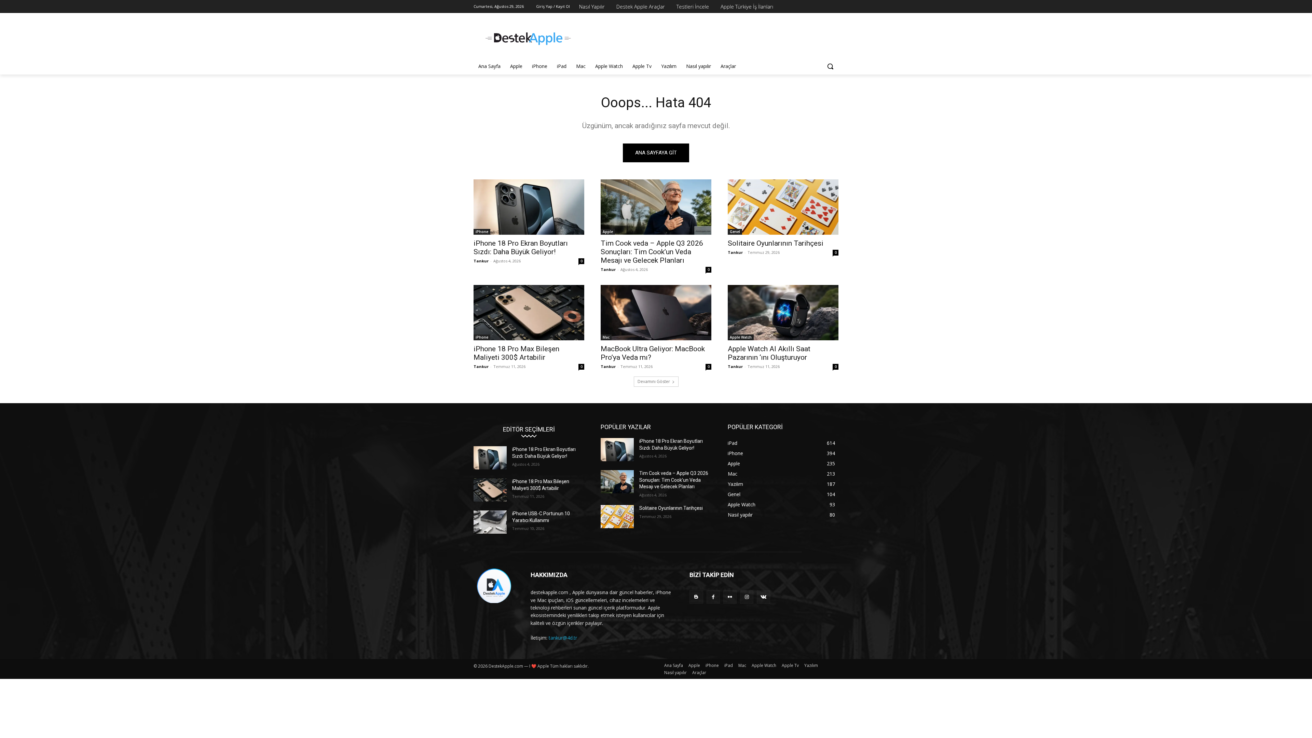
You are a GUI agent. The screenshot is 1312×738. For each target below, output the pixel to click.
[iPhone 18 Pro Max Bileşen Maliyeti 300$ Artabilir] (529, 312)
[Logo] (528, 38)
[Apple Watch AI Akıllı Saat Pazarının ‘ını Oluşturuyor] (783, 312)
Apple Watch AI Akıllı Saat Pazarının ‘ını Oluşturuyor (769, 353)
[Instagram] (746, 597)
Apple (608, 231)
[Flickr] (730, 597)
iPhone (482, 231)
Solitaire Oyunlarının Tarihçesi (775, 243)
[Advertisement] (707, 38)
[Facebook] (713, 597)
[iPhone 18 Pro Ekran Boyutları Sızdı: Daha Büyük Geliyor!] (529, 207)
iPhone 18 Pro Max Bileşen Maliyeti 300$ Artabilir (516, 353)
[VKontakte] (763, 597)
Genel (735, 231)
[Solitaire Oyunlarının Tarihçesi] (783, 207)
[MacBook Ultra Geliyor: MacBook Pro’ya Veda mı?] (656, 312)
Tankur (481, 260)
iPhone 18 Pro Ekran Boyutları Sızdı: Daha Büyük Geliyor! (521, 247)
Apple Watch (741, 337)
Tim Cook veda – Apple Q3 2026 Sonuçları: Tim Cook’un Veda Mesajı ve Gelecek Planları (652, 251)
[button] (830, 66)
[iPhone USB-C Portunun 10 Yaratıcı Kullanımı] (490, 522)
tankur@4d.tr (563, 637)
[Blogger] (696, 597)
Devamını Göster (654, 381)
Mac (606, 337)
